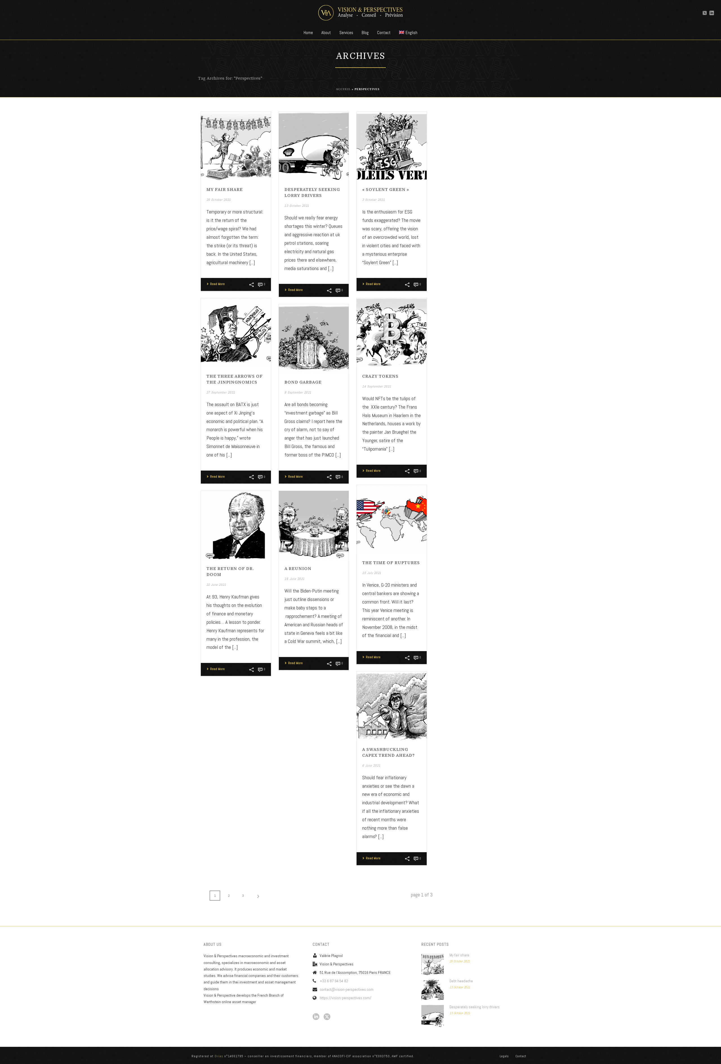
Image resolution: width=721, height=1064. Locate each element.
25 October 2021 (218, 200)
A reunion (297, 568)
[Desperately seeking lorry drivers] (314, 146)
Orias (219, 1056)
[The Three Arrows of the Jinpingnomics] (236, 332)
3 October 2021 (373, 200)
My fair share (224, 189)
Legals (504, 1056)
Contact (384, 32)
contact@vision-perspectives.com (346, 989)
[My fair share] (236, 146)
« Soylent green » (385, 189)
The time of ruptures (391, 562)
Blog (365, 32)
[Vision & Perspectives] (360, 12)
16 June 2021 (294, 579)
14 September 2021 (376, 386)
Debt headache (461, 981)
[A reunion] (314, 525)
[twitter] (327, 1017)
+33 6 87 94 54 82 (334, 980)
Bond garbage (303, 382)
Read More (217, 284)
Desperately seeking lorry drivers (474, 1007)
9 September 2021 (297, 392)
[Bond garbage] (314, 338)
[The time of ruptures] (392, 519)
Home (308, 32)
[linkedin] (316, 1017)
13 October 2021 (296, 206)
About (326, 32)
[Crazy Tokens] (392, 332)
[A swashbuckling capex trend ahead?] (392, 705)
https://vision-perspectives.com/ (345, 997)
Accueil (343, 89)
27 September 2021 (220, 392)
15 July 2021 (371, 573)
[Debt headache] (432, 990)
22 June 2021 (216, 585)
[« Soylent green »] (392, 146)
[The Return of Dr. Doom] (236, 525)
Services (346, 32)
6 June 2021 (371, 765)
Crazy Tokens (380, 376)
